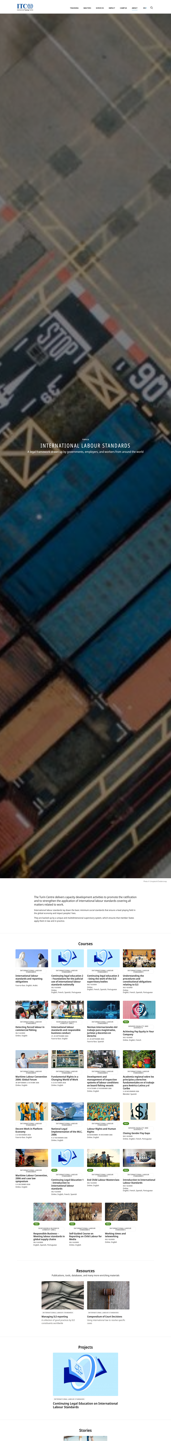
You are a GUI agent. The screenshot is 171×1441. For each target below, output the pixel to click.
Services (100, 8)
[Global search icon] (151, 8)
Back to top (164, 1437)
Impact (112, 8)
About (134, 8)
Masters (87, 8)
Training (74, 8)
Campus (123, 8)
